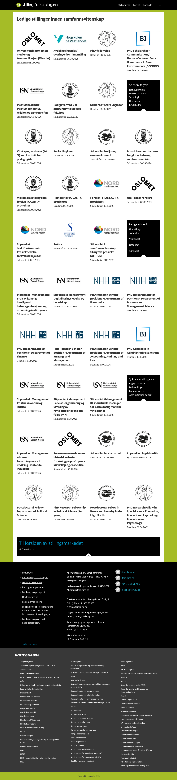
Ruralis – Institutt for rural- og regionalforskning (139, 673)
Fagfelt (136, 4)
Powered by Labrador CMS (88, 776)
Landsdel (148, 4)
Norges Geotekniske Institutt (82, 718)
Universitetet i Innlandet (130, 734)
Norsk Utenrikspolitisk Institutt (82, 749)
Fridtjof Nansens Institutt (30, 696)
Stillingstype (124, 4)
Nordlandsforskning (78, 714)
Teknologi (134, 97)
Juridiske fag (135, 104)
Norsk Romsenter (77, 745)
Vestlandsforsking (128, 754)
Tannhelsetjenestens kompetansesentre (136, 715)
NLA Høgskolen (77, 661)
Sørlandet (134, 250)
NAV (22, 750)
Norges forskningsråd (79, 726)
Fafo (22, 681)
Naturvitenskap (137, 89)
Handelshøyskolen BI (28, 700)
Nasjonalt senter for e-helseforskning (85, 695)
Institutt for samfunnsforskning (32, 727)
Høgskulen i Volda (27, 716)
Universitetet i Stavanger (130, 742)
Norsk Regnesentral (78, 741)
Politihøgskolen (127, 661)
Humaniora (134, 100)
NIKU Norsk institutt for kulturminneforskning (38, 758)
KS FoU (23, 731)
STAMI (123, 696)
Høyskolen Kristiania (28, 724)
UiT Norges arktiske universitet (133, 723)
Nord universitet (77, 710)
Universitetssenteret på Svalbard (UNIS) (136, 750)
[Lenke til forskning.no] (63, 3)
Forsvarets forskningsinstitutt (31, 689)
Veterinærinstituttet (128, 758)
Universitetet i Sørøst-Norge (132, 746)
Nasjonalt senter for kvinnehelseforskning (87, 699)
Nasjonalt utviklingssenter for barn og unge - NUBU (90, 702)
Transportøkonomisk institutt (132, 719)
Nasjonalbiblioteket (78, 680)
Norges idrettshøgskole (80, 734)
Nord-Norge (135, 229)
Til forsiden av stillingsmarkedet (51, 543)
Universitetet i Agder (129, 727)
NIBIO (22, 754)
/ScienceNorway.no (131, 589)
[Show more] (143, 111)
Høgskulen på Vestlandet (30, 720)
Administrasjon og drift (140, 394)
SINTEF (123, 681)
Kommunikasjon (137, 390)
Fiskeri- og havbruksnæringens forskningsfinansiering (41, 685)
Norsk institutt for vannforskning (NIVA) (86, 757)
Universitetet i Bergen (129, 730)
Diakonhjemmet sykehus (29, 673)
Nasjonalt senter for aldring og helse (85, 691)
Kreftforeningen (26, 735)
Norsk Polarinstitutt (78, 737)
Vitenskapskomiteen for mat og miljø (135, 765)
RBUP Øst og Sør (127, 669)
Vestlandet (134, 238)
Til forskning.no (26, 549)
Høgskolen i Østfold (28, 712)
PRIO (123, 665)
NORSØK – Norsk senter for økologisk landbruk (89, 672)
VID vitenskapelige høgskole (132, 762)
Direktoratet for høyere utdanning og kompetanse (39, 677)
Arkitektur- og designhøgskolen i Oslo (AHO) (37, 665)
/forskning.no (128, 577)
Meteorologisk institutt (29, 746)
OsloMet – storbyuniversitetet (82, 761)
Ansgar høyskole (26, 661)
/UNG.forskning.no (131, 583)
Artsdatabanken (26, 669)
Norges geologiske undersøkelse (83, 730)
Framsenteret (25, 693)
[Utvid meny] (160, 5)
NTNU (73, 676)
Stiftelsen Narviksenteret (130, 703)
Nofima (73, 706)
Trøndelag (134, 232)
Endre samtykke (29, 644)
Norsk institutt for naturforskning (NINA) (86, 753)
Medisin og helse (137, 93)
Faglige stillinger (137, 383)
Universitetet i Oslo (128, 738)
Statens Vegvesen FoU (129, 699)
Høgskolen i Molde (27, 708)
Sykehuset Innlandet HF (130, 711)
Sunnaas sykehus (127, 707)
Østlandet (134, 244)
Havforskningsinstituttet (29, 704)
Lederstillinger (136, 387)
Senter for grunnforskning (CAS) (133, 685)
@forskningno (128, 571)
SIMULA (124, 677)
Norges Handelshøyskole (80, 722)
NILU (22, 762)
